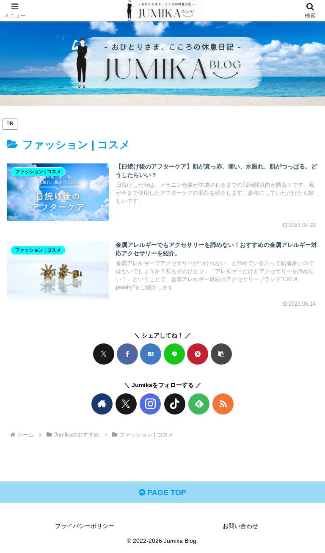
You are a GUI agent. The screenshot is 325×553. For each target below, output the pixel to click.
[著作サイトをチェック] (102, 404)
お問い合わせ (240, 526)
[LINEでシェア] (174, 354)
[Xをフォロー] (126, 404)
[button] (221, 354)
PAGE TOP (165, 492)
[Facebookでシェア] (127, 354)
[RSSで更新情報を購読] (223, 404)
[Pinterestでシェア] (197, 354)
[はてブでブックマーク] (150, 354)
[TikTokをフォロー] (174, 404)
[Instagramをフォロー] (150, 404)
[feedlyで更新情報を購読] (198, 404)
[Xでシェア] (103, 354)
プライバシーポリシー (84, 526)
